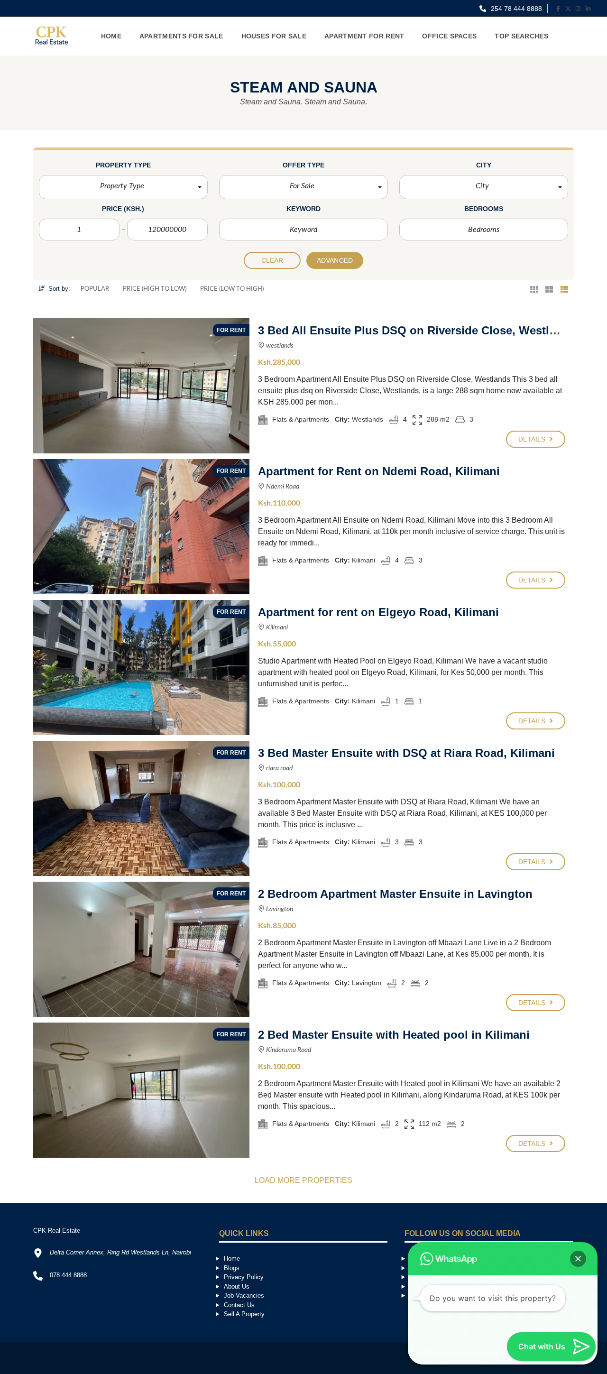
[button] (123, 187)
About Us (236, 1286)
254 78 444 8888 (515, 8)
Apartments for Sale (181, 36)
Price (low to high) (232, 289)
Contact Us (239, 1305)
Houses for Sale (274, 36)
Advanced (335, 260)
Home (111, 36)
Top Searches (521, 36)
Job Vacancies (244, 1295)
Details (533, 439)
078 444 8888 (68, 1275)
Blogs (231, 1268)
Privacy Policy (244, 1277)
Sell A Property (244, 1314)
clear (272, 260)
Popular (95, 289)
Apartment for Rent (364, 36)
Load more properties (304, 1180)
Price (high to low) (154, 289)
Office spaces (449, 36)
